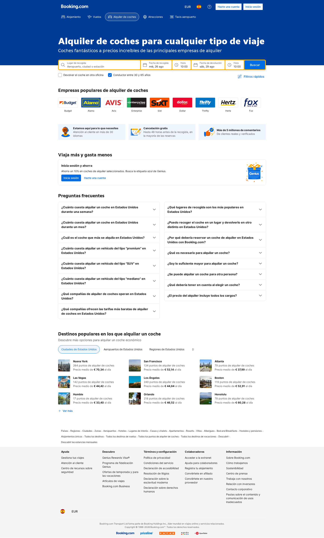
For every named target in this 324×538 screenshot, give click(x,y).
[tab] (79, 349)
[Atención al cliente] (209, 6)
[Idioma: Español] (198, 6)
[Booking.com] (74, 7)
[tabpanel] (162, 386)
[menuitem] (71, 17)
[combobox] (102, 66)
